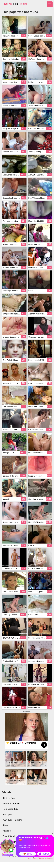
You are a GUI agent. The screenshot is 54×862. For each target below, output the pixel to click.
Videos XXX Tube (11, 803)
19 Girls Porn (9, 798)
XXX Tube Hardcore (12, 820)
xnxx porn (7, 814)
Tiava (5, 825)
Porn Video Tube (10, 809)
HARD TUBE (15, 4)
